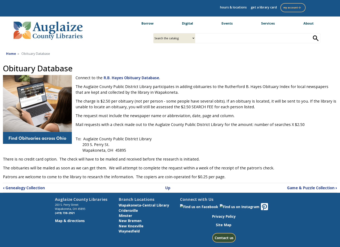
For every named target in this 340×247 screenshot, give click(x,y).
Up (167, 187)
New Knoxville (131, 226)
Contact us (224, 237)
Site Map (223, 224)
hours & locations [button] (233, 7)
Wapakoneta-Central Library (144, 205)
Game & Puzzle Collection (312, 187)
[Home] (48, 29)
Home (11, 53)
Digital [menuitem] (187, 23)
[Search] (315, 38)
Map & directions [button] (70, 220)
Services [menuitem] (268, 23)
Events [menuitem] (227, 23)
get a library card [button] (264, 7)
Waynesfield (129, 231)
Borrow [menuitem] (147, 23)
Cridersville (128, 210)
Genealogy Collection (24, 187)
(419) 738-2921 (65, 213)
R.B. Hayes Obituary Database (131, 77)
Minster (125, 215)
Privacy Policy (224, 216)
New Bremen (130, 220)
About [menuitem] (308, 23)
